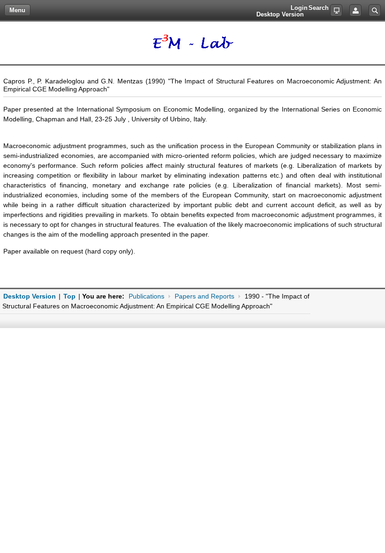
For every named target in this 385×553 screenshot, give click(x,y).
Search (375, 10)
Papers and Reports (204, 296)
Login (355, 10)
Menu (17, 10)
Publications (146, 296)
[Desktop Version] (336, 10)
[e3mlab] (192, 43)
